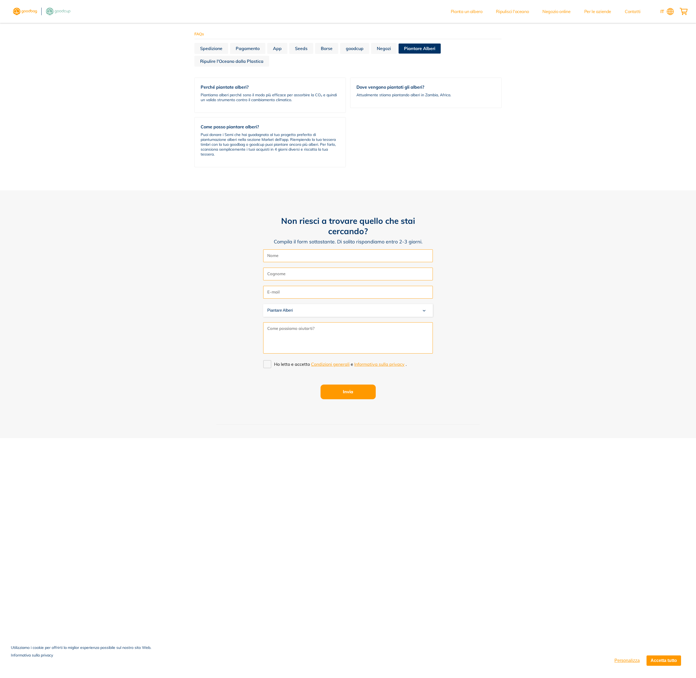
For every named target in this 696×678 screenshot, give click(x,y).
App (277, 48)
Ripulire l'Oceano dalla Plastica (231, 61)
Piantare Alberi (419, 48)
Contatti (633, 11)
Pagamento (248, 48)
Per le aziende (597, 11)
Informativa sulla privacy (32, 655)
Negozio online (556, 11)
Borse (327, 48)
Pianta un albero (467, 11)
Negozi (384, 48)
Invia (348, 391)
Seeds (301, 48)
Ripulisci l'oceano (512, 11)
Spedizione (211, 48)
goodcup (354, 48)
